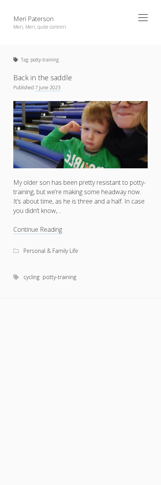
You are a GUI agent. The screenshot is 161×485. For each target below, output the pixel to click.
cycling (31, 277)
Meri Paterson (33, 18)
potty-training (59, 277)
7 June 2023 (48, 87)
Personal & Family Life (50, 250)
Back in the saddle (42, 77)
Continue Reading (37, 229)
